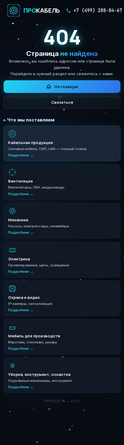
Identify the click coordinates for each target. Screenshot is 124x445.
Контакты (81, 437)
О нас (36, 437)
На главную (66, 86)
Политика (104, 437)
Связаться (62, 102)
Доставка (57, 437)
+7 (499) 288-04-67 (97, 11)
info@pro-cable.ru (84, 427)
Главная (18, 437)
